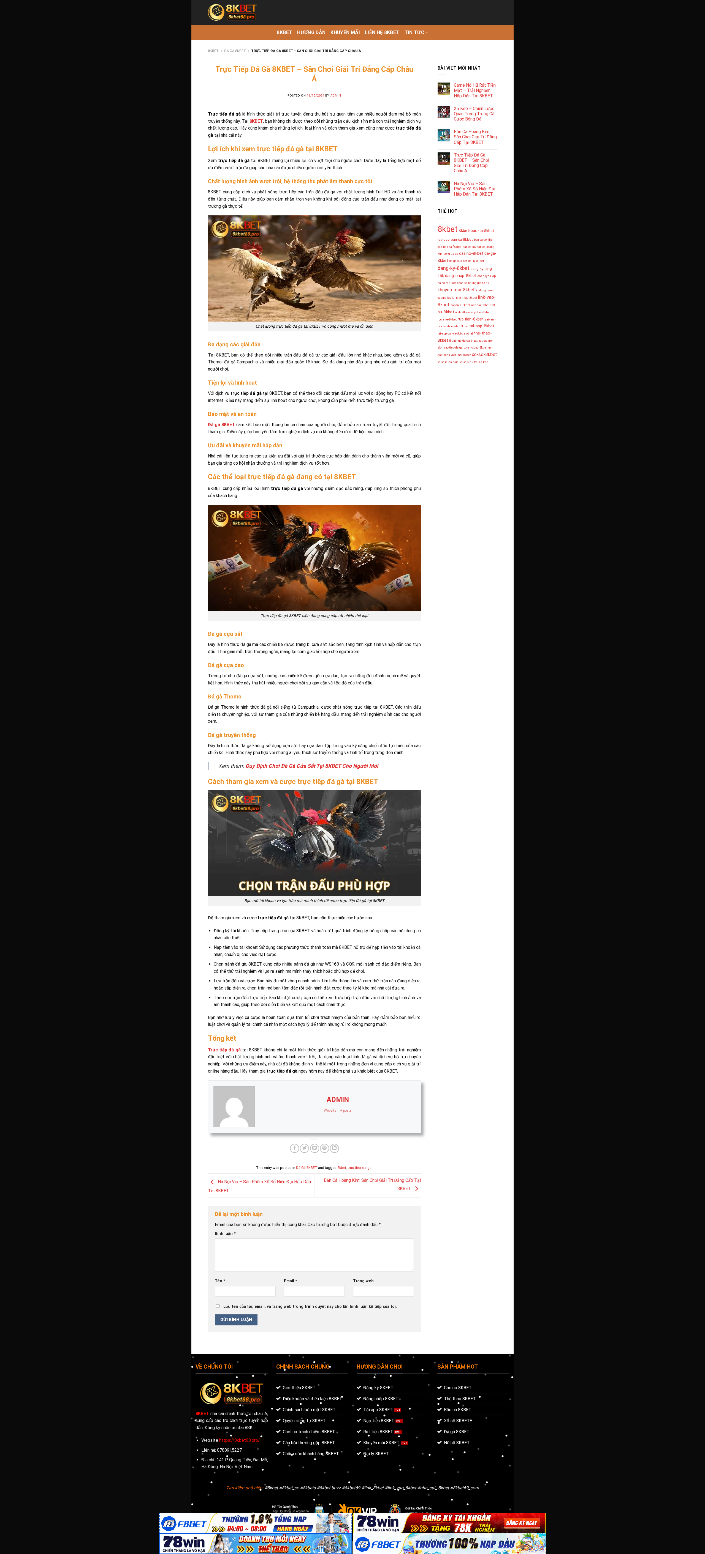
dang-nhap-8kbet (460, 275)
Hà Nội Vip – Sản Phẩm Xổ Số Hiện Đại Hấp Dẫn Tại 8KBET (474, 189)
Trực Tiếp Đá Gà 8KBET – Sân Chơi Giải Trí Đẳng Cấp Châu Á (471, 163)
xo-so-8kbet (484, 354)
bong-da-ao (451, 254)
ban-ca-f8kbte (452, 247)
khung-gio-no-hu (478, 283)
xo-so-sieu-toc (469, 362)
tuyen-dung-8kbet (475, 347)
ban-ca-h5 (469, 247)
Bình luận (225, 1233)
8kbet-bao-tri (471, 230)
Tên (220, 1281)
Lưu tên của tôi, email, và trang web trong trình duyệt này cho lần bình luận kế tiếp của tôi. (310, 1306)
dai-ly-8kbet (476, 261)
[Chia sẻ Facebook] (294, 1148)
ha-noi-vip (444, 283)
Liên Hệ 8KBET (382, 32)
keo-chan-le (459, 283)
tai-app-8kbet (481, 326)
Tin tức (414, 32)
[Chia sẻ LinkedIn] (334, 1148)
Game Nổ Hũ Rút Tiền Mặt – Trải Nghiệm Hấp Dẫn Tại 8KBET (475, 90)
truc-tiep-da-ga (360, 1168)
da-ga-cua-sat (458, 261)
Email (290, 1281)
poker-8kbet (482, 312)
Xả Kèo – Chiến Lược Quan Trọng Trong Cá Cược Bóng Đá (474, 114)
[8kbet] (232, 12)
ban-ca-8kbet (462, 239)
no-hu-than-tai (464, 312)
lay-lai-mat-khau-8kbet (462, 298)
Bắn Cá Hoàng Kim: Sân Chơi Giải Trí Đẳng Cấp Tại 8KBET (475, 137)
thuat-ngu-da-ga (459, 340)
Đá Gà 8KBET (235, 51)
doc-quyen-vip (487, 276)
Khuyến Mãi (345, 32)
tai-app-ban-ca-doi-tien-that (455, 333)
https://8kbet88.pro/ (239, 1440)
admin (335, 95)
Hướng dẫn (311, 32)
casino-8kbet (471, 253)
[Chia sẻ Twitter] (304, 1148)
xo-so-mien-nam (448, 362)
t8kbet (464, 326)
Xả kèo (483, 362)
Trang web (363, 1281)
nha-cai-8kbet (480, 305)
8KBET (284, 32)
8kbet (341, 1168)
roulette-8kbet (447, 319)
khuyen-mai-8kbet (456, 289)
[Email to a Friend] (314, 1148)
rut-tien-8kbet (471, 319)
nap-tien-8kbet (460, 305)
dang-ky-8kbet (453, 268)
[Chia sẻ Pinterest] (324, 1148)
